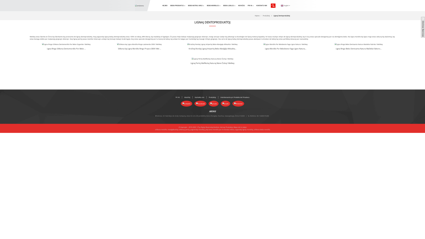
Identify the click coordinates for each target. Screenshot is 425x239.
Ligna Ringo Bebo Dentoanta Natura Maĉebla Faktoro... (359, 48)
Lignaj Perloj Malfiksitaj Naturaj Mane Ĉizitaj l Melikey (212, 63)
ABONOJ (212, 111)
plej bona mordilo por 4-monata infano (219, 129)
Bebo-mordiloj (213, 5)
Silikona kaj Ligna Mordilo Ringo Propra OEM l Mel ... (139, 48)
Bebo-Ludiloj (228, 5)
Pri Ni (250, 5)
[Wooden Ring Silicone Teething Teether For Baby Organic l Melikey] (66, 44)
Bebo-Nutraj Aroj (195, 5)
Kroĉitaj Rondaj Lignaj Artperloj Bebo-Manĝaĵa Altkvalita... (212, 48)
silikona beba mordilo (262, 129)
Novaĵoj (241, 5)
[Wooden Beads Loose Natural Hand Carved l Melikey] (212, 59)
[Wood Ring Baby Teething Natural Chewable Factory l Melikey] (358, 44)
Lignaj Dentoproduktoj (281, 16)
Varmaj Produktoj (226, 127)
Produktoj (266, 16)
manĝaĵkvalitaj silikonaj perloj (178, 129)
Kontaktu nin (261, 5)
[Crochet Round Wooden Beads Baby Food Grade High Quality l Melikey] (212, 44)
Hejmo (164, 5)
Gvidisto (216, 127)
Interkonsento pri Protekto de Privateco (234, 97)
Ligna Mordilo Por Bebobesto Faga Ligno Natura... (285, 48)
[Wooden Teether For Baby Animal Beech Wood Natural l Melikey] (285, 44)
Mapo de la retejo (239, 127)
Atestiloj (187, 97)
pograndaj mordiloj (197, 129)
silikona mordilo (161, 129)
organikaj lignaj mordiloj (244, 129)
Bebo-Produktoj (177, 5)
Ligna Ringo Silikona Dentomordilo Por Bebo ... (66, 48)
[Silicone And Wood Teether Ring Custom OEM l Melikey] (139, 44)
